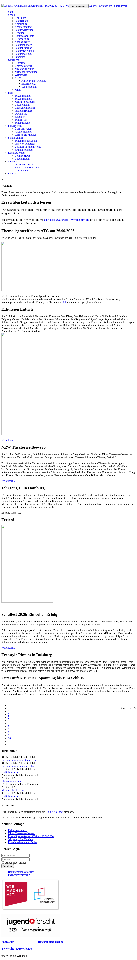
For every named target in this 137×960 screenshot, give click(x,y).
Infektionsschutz (23, 110)
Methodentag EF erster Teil (15, 790)
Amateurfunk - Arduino (33, 80)
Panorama (20, 56)
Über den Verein (23, 128)
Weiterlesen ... (8, 440)
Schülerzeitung (29, 86)
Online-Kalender (54, 811)
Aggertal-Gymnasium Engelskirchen (108, 5)
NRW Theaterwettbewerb (21, 833)
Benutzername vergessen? (21, 871)
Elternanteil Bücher (25, 107)
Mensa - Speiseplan (25, 101)
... (9, 723)
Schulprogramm (23, 53)
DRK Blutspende (10, 772)
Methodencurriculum (26, 71)
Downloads (21, 113)
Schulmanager (15, 137)
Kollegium (20, 17)
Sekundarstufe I (23, 95)
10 (9, 738)
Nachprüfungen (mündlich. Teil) (18, 766)
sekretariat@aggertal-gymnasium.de (66, 219)
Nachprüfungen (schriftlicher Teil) (19, 760)
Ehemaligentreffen (11, 781)
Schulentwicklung (24, 50)
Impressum (8, 941)
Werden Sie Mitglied (25, 134)
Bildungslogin (22, 158)
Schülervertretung (24, 29)
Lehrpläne (20, 62)
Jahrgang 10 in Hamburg (21, 839)
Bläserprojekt (28, 83)
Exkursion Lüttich (17, 830)
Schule (11, 14)
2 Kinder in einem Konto (28, 146)
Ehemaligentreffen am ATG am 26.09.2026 (31, 836)
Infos (10, 92)
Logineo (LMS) (23, 155)
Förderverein (15, 125)
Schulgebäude (22, 20)
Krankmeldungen (24, 149)
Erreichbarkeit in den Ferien (22, 842)
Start (10, 11)
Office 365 (13, 161)
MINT (18, 89)
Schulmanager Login (26, 140)
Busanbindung (22, 104)
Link (64, 302)
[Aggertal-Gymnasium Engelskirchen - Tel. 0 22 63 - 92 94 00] (35, 5)
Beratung (19, 32)
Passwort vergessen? (19, 874)
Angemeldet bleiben (15, 862)
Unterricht (13, 59)
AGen (18, 77)
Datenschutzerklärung (50, 941)
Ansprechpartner (23, 26)
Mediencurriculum (24, 68)
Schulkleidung (22, 122)
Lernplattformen (16, 152)
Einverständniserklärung (27, 167)
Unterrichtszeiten (24, 65)
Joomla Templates (16, 949)
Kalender (19, 116)
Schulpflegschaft (23, 47)
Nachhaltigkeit (22, 41)
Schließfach (21, 119)
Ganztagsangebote (24, 35)
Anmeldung (21, 23)
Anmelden (7, 866)
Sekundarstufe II (23, 98)
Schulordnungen (23, 44)
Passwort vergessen (25, 143)
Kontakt (12, 173)
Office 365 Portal (24, 164)
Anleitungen (21, 170)
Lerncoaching (22, 38)
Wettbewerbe (22, 74)
